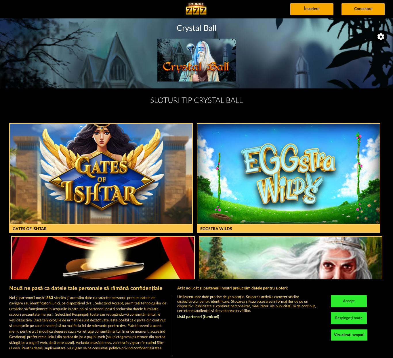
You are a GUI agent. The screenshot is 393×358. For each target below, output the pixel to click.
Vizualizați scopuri (349, 335)
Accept (349, 301)
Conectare (363, 9)
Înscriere (311, 9)
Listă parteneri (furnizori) (198, 317)
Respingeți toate (349, 318)
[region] (196, 318)
